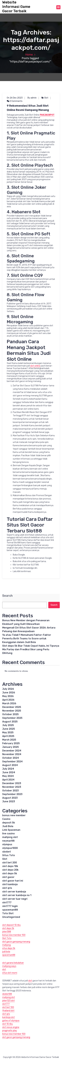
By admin (32, 98)
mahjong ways (9, 966)
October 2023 (10, 790)
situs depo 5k (8, 948)
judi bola (6, 951)
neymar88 (8, 840)
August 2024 (10, 765)
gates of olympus (10, 1020)
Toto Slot (8, 913)
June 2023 (8, 801)
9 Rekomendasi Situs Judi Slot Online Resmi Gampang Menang (28, 108)
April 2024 (8, 779)
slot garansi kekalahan (13, 963)
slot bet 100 (8, 1007)
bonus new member (14, 815)
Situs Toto (8, 855)
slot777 (6, 902)
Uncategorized (11, 917)
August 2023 (10, 797)
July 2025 (8, 725)
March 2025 (9, 739)
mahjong (6, 945)
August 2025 (10, 721)
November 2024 (11, 754)
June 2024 (8, 772)
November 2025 (11, 710)
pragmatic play (9, 1030)
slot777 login (10, 906)
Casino (6, 819)
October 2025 (10, 714)
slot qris (7, 888)
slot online (35, 366)
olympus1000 (10, 848)
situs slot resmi (9, 973)
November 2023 (11, 786)
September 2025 (12, 718)
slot (4, 969)
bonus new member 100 (13, 935)
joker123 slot (8, 1000)
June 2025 (8, 728)
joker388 (6, 931)
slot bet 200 (9, 862)
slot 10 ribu (7, 1024)
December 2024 (11, 750)
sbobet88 (7, 994)
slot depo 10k (10, 866)
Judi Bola (7, 826)
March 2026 (9, 703)
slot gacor (8, 877)
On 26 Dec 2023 (15, 98)
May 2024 (8, 776)
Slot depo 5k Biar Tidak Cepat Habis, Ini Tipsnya (30, 645)
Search (7, 595)
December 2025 (11, 707)
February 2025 (11, 743)
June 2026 (8, 692)
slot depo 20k (10, 869)
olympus (7, 844)
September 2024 (12, 761)
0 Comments (15, 101)
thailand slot (8, 1010)
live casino (8, 833)
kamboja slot (8, 1017)
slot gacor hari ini (12, 880)
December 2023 (11, 783)
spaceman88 (10, 909)
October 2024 (10, 757)
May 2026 (8, 696)
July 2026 (8, 688)
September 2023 (12, 794)
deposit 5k (8, 822)
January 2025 (10, 747)
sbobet (6, 851)
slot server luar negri (14, 898)
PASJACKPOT (47, 115)
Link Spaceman (11, 829)
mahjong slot (10, 837)
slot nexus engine (10, 1027)
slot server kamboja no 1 (16, 895)
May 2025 (8, 732)
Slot (46, 98)
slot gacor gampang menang (16, 941)
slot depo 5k (9, 873)
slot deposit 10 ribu (11, 925)
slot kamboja (10, 884)
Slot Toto (6, 938)
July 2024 (8, 768)
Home (29, 54)
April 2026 (8, 699)
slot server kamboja (14, 891)
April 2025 (8, 736)
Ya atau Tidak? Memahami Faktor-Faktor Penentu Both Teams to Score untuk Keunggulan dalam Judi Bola (26, 638)
